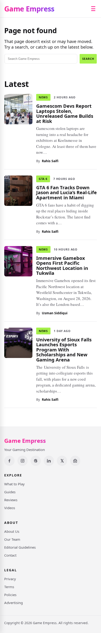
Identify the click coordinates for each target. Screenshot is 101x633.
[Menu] (93, 8)
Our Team (12, 539)
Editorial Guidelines (20, 547)
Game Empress (29, 9)
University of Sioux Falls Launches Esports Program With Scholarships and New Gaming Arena (64, 349)
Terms (9, 586)
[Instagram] (22, 461)
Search (88, 59)
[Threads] (36, 461)
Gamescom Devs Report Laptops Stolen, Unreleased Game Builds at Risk (64, 113)
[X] (62, 461)
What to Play (14, 484)
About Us (11, 531)
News (43, 97)
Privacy (10, 578)
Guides (10, 492)
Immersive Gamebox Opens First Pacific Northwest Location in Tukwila (62, 265)
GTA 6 (43, 179)
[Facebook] (9, 461)
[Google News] (75, 461)
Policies (10, 594)
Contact (10, 555)
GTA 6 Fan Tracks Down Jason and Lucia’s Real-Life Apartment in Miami (66, 192)
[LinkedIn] (49, 461)
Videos (9, 507)
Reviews (10, 499)
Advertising (13, 602)
